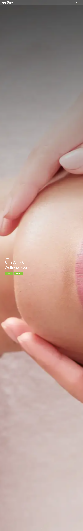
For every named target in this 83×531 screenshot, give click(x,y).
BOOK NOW (18, 273)
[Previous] (3, 265)
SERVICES (9, 273)
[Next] (80, 265)
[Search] (77, 2)
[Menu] (79, 2)
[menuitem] (77, 2)
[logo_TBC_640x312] (7, 2)
